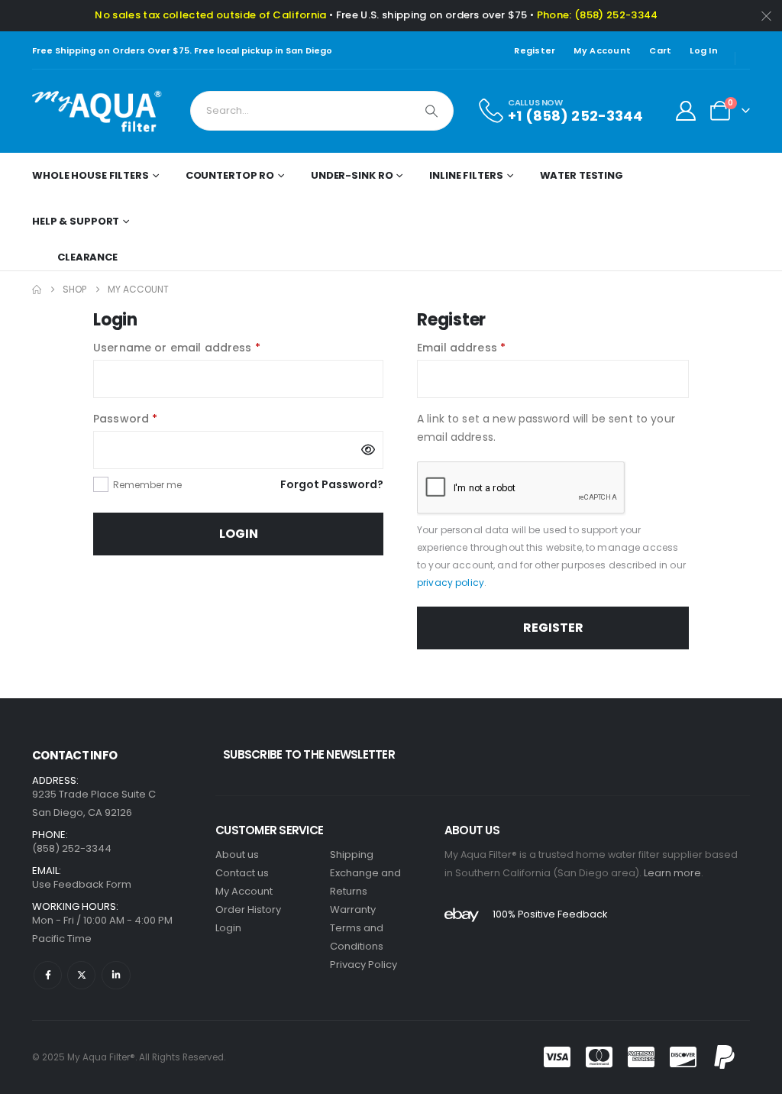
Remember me (147, 484)
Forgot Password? (331, 484)
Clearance (87, 257)
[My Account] (686, 111)
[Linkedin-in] (116, 975)
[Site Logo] (97, 111)
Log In (704, 50)
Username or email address (201, 346)
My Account (602, 50)
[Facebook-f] (48, 975)
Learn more (672, 872)
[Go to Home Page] (36, 289)
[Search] (431, 111)
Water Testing (581, 175)
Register (534, 50)
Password (150, 417)
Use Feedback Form (81, 884)
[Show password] (368, 450)
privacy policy (450, 582)
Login (238, 533)
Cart (660, 50)
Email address (486, 346)
